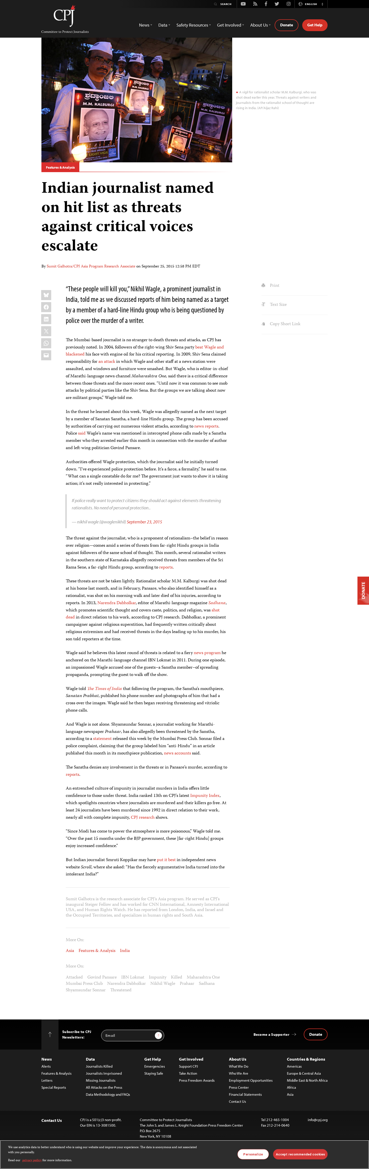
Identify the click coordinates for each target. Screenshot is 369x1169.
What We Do (238, 1066)
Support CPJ (188, 1066)
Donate (286, 24)
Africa (291, 1087)
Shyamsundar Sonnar (86, 990)
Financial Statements (245, 1094)
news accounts (177, 753)
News (46, 1059)
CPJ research (143, 817)
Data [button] (162, 25)
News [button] (144, 25)
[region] (184, 1154)
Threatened (121, 990)
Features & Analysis (60, 167)
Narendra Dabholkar (116, 603)
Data (90, 1059)
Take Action (188, 1073)
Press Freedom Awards (197, 1080)
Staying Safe (153, 1073)
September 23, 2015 (144, 522)
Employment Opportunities (251, 1080)
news (199, 426)
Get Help (315, 24)
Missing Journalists (100, 1080)
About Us (237, 1059)
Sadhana (207, 984)
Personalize (253, 1154)
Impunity (157, 977)
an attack (106, 362)
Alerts (46, 1066)
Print (274, 286)
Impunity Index (205, 796)
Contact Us (237, 1101)
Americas (294, 1066)
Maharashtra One (203, 977)
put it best (166, 860)
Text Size (277, 305)
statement (102, 739)
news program (207, 653)
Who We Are (238, 1073)
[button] (322, 4)
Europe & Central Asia (304, 1073)
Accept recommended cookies (300, 1154)
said (82, 433)
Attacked (74, 977)
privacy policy (32, 1160)
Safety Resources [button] (192, 25)
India (125, 951)
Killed (176, 977)
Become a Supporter (271, 1034)
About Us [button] (259, 25)
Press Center (239, 1087)
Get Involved (191, 1059)
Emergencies (154, 1066)
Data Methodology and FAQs (108, 1094)
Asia (70, 951)
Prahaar (187, 984)
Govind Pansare (102, 977)
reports (211, 426)
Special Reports (53, 1087)
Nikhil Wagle (162, 984)
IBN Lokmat (132, 977)
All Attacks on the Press (104, 1087)
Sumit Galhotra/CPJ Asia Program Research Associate (91, 266)
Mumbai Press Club (84, 984)
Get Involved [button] (229, 25)
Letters (46, 1080)
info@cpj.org (318, 1119)
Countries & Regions (306, 1059)
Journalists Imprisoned (104, 1073)
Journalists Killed (99, 1066)
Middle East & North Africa (307, 1080)
